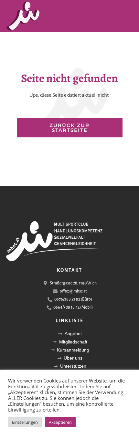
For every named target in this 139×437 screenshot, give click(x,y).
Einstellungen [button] (25, 422)
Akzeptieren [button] (60, 422)
